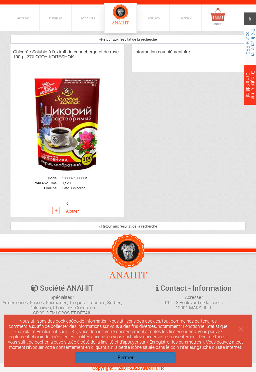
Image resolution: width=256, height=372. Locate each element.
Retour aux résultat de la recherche (129, 39)
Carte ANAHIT (88, 18)
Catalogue (186, 18)
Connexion (23, 18)
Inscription (55, 18)
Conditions (153, 18)
